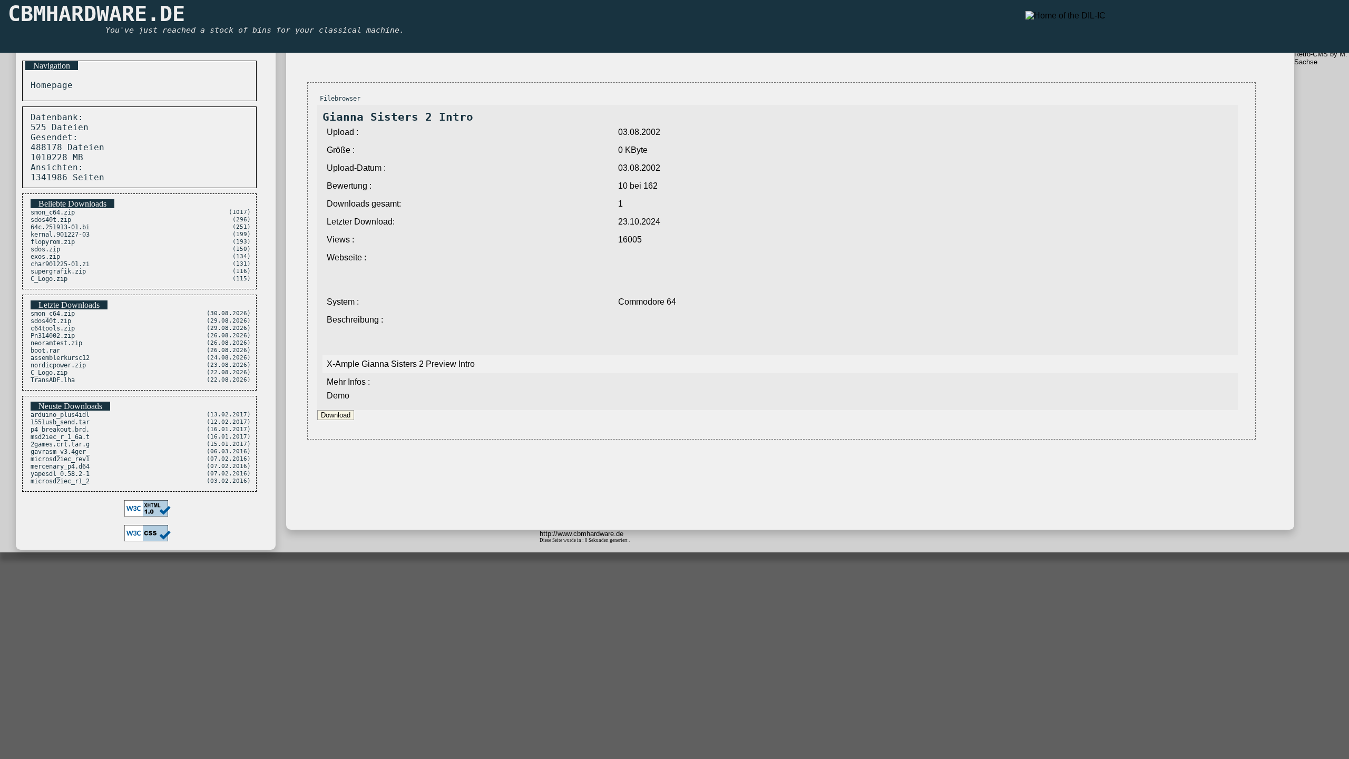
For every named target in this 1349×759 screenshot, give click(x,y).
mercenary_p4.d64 (60, 466)
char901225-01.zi (60, 264)
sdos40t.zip (51, 219)
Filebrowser (340, 98)
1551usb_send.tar (60, 422)
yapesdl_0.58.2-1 (60, 474)
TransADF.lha (53, 380)
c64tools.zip (53, 328)
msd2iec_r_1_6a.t (60, 437)
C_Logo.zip (49, 279)
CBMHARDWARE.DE (96, 14)
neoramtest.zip (56, 343)
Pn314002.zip (53, 335)
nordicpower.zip (58, 365)
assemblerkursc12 (60, 358)
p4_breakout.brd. (60, 429)
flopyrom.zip (53, 242)
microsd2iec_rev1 (60, 459)
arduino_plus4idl (60, 415)
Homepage (49, 85)
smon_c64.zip (53, 212)
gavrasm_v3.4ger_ (60, 451)
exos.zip (45, 256)
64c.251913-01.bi (60, 227)
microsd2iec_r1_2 (60, 481)
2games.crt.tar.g (60, 444)
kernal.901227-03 (60, 234)
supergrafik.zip (58, 271)
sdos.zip (45, 249)
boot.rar (45, 350)
